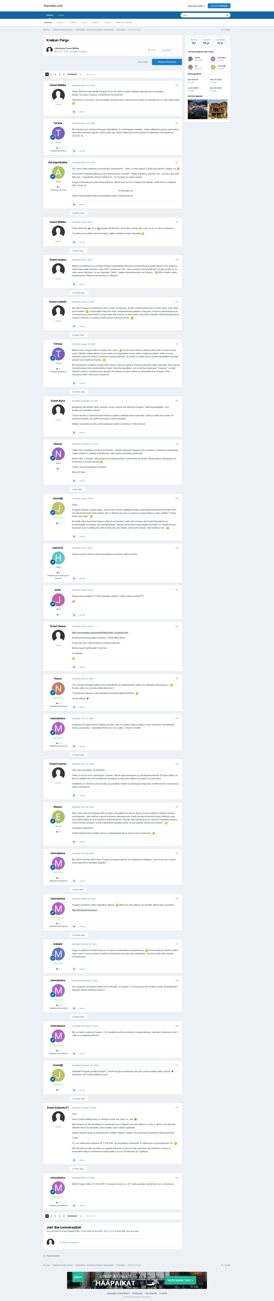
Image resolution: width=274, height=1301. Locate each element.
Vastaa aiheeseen (167, 62)
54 (59, 832)
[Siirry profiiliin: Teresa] (58, 133)
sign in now (108, 1231)
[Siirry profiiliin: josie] (58, 599)
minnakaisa (58, 718)
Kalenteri (61, 22)
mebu (197, 57)
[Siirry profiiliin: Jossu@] (58, 508)
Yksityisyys (137, 1293)
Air (196, 66)
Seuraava (72, 74)
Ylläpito (107, 22)
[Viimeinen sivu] (81, 74)
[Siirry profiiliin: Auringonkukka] (58, 172)
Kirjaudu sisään (196, 6)
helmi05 (58, 547)
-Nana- (57, 678)
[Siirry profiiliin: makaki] (58, 954)
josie (58, 589)
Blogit (84, 22)
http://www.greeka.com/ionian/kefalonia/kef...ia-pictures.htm (100, 632)
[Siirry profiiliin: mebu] (190, 59)
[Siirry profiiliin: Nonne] (58, 453)
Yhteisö (49, 15)
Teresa (57, 123)
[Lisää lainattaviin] (74, 112)
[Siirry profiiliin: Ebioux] (58, 816)
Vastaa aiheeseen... (71, 1242)
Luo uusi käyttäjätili (219, 6)
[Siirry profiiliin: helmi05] (58, 557)
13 (59, 148)
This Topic (215, 15)
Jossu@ (58, 498)
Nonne (58, 443)
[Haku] (227, 15)
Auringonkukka (57, 162)
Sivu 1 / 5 (90, 74)
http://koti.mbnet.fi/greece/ (84, 910)
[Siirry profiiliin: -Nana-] (58, 688)
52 (59, 703)
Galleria (73, 22)
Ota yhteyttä (151, 1293)
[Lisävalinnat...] (177, 85)
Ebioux (58, 806)
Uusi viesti (142, 62)
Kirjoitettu (83, 85)
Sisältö (61, 15)
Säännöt (95, 22)
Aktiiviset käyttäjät (124, 22)
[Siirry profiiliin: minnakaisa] (58, 728)
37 (59, 969)
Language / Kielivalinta (117, 1293)
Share (153, 50)
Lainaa (82, 112)
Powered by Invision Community (137, 1297)
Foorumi (48, 22)
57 (59, 523)
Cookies (163, 1293)
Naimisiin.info (53, 6)
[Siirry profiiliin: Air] (190, 67)
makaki (57, 943)
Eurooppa (82, 51)
